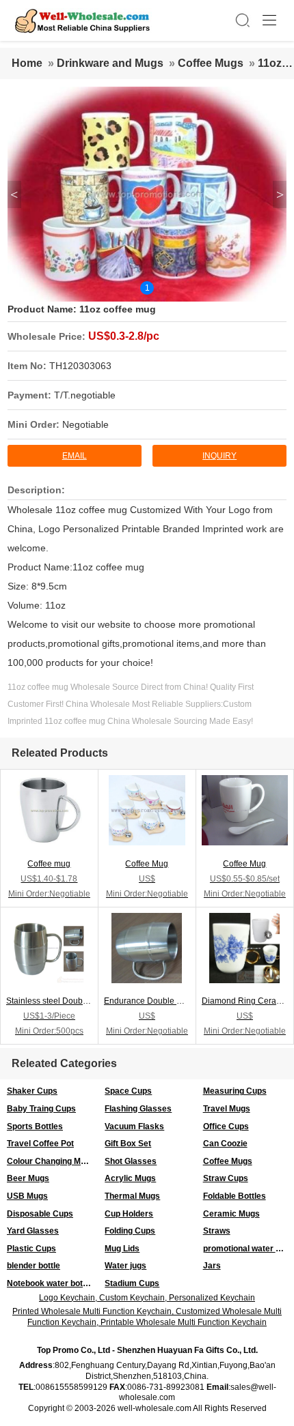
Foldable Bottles (234, 1196)
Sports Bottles (35, 1126)
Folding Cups (130, 1231)
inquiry (219, 456)
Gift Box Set (128, 1143)
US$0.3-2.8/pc (123, 336)
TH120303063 (80, 365)
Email (74, 456)
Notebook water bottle (49, 1283)
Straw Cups (225, 1178)
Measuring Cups (235, 1091)
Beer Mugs (28, 1178)
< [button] (14, 194)
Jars (212, 1265)
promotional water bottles (248, 1248)
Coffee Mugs (210, 63)
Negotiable (85, 424)
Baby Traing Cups (41, 1109)
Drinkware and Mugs (110, 63)
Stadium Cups (132, 1283)
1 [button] (147, 288)
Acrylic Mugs (130, 1178)
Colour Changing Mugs (51, 1161)
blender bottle (33, 1265)
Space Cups (128, 1091)
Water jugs (125, 1265)
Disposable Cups (40, 1214)
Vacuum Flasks (134, 1126)
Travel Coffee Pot (40, 1143)
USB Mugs (27, 1196)
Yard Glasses (33, 1231)
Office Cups (226, 1126)
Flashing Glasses (138, 1109)
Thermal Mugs (132, 1196)
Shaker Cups (32, 1091)
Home (27, 63)
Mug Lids (122, 1248)
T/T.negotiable (85, 395)
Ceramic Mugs (231, 1214)
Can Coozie (225, 1143)
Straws (216, 1231)
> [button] (280, 194)
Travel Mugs (226, 1109)
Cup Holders (129, 1214)
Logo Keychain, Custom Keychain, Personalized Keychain (147, 1298)
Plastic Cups (31, 1248)
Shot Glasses (131, 1161)
